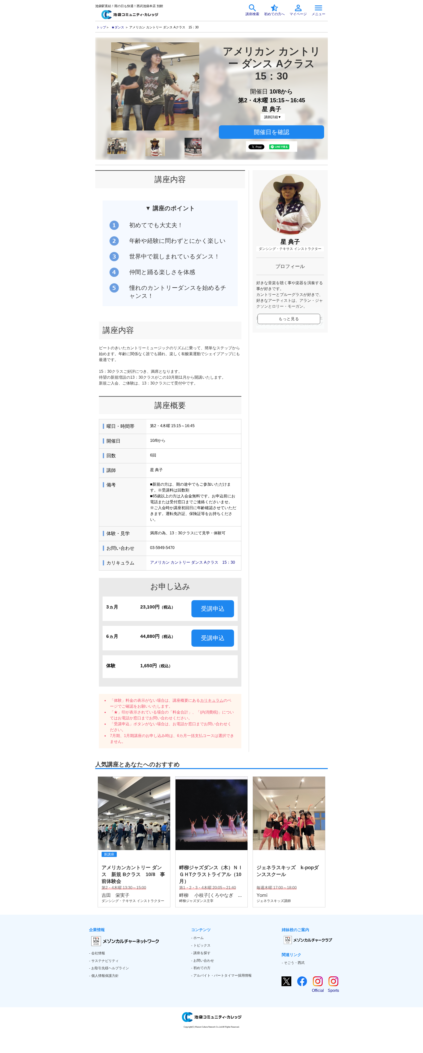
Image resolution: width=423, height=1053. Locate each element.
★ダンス (117, 27)
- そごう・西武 (293, 963)
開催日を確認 (271, 132)
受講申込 (212, 608)
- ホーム (197, 938)
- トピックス (201, 945)
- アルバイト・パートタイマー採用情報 (221, 975)
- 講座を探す (201, 953)
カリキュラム (211, 700)
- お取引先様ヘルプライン (109, 968)
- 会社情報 (97, 953)
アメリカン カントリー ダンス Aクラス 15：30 (192, 562)
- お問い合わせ (202, 960)
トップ (101, 27)
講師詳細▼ (272, 117)
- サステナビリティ (104, 961)
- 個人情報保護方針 (104, 976)
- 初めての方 (201, 968)
